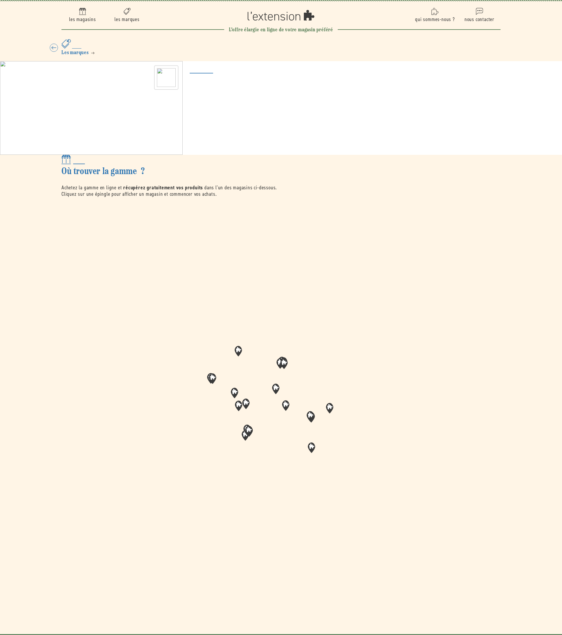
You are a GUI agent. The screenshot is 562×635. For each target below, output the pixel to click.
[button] (285, 405)
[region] (281, 408)
